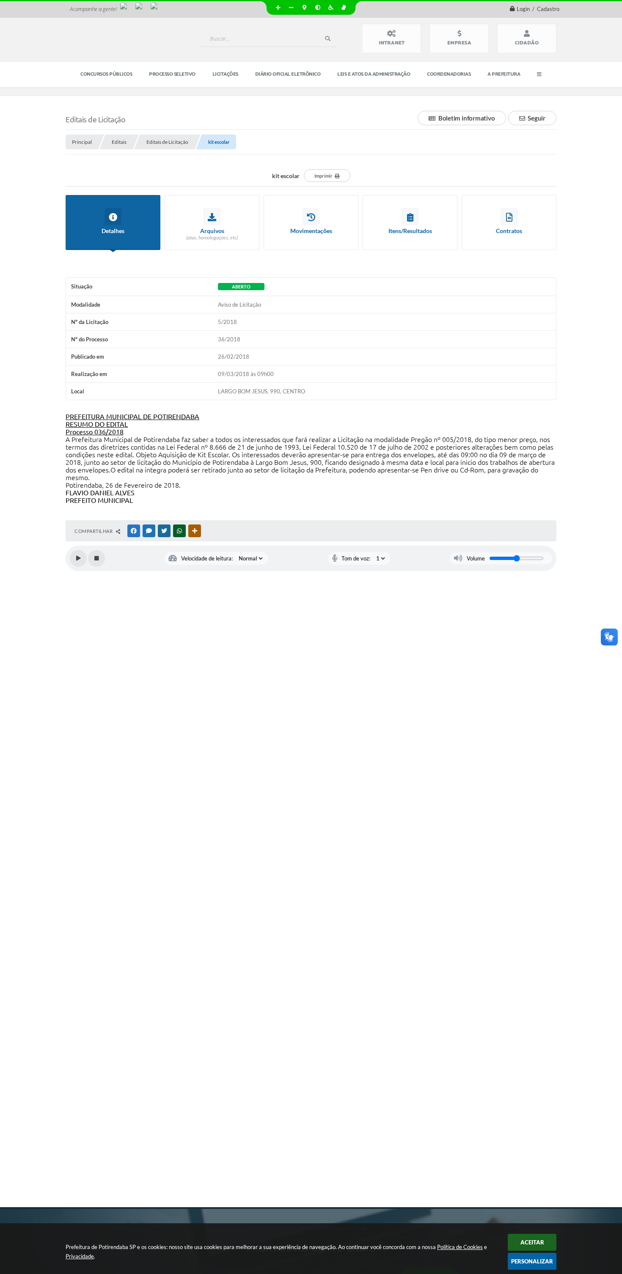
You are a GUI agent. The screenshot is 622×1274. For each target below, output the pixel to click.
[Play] (78, 558)
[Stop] (96, 558)
